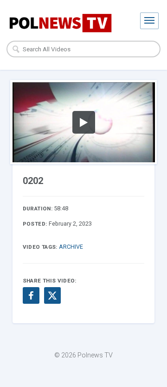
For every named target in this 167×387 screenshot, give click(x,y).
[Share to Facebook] (31, 295)
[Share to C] (52, 295)
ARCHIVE (71, 246)
